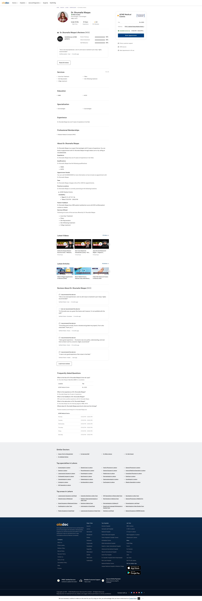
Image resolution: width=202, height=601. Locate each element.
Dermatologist (73, 7)
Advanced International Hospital (110, 549)
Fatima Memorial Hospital (108, 534)
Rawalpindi (89, 534)
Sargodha (89, 549)
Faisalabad (89, 546)
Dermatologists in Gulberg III (110, 503)
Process (60, 568)
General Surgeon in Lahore (110, 470)
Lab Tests (129, 557)
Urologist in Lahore (63, 482)
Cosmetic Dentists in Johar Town (89, 496)
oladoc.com (80, 594)
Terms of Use (61, 559)
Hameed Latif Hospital (107, 529)
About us (60, 542)
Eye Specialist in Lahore (87, 482)
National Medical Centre (108, 563)
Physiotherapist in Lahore (87, 470)
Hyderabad (89, 560)
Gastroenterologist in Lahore (110, 479)
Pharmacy (129, 552)
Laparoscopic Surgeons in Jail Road (67, 496)
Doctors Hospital (106, 526)
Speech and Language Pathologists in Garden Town (112, 507)
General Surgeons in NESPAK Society (135, 511)
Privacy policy (61, 545)
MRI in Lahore (130, 526)
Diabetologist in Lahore (87, 479)
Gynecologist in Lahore (64, 467)
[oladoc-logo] (5, 3)
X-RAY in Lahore (131, 529)
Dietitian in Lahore (130, 476)
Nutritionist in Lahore (86, 476)
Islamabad (89, 531)
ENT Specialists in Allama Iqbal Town (112, 496)
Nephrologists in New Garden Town (135, 506)
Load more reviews (64, 364)
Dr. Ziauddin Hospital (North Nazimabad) (112, 557)
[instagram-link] (134, 592)
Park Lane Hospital (106, 560)
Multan (88, 537)
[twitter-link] (129, 592)
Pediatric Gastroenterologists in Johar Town (89, 499)
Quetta (88, 554)
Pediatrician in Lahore (109, 473)
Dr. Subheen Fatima (63, 457)
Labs (128, 554)
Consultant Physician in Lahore (134, 473)
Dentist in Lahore (62, 470)
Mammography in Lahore (133, 534)
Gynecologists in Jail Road (132, 503)
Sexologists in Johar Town (132, 496)
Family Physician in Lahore (110, 467)
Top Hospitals (105, 523)
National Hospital (106, 531)
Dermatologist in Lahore (109, 476)
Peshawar (89, 540)
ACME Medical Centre (125, 15)
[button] (131, 31)
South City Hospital (106, 554)
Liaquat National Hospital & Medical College (113, 566)
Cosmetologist (87, 108)
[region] (83, 247)
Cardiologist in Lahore (131, 479)
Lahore (66, 7)
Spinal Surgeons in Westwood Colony (67, 503)
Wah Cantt (89, 557)
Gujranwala (89, 543)
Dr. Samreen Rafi (85, 454)
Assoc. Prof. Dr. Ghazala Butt (65, 454)
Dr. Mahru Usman (107, 454)
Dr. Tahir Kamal (130, 454)
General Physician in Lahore (133, 467)
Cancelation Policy (62, 562)
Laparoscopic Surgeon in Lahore (66, 473)
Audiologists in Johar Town (65, 506)
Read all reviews (64, 62)
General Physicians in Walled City (134, 498)
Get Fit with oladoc (131, 560)
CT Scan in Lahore (131, 531)
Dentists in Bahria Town (87, 503)
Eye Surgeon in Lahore (109, 482)
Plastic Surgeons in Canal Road (66, 511)
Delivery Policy (61, 548)
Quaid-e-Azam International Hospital (111, 546)
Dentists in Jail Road (108, 511)
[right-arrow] (108, 244)
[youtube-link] (136, 592)
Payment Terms (62, 554)
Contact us (60, 557)
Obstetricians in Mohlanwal (65, 498)
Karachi (88, 526)
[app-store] (134, 568)
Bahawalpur (90, 552)
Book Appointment (131, 35)
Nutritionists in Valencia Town (111, 498)
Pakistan (62, 7)
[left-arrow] (56, 244)
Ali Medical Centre (106, 540)
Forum (128, 546)
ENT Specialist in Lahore (64, 485)
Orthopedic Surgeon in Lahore (66, 476)
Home (58, 7)
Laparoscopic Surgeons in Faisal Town (90, 511)
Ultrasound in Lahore (132, 537)
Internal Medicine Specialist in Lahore (135, 470)
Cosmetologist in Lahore (64, 479)
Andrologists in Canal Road (88, 506)
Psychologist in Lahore (86, 473)
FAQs (59, 565)
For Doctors (129, 549)
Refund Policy (61, 551)
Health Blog (129, 543)
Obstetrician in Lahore (86, 467)
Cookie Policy (133, 598)
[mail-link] (139, 592)
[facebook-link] (131, 592)
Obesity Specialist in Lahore (133, 482)
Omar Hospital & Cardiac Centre (110, 537)
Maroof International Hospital (109, 552)
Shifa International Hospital (108, 543)
